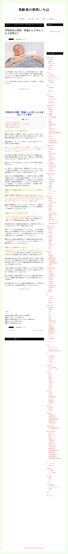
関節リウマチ (52, 437)
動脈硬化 (51, 255)
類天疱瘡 (51, 332)
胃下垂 (50, 138)
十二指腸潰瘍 (52, 117)
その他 (48, 483)
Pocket (23, 39)
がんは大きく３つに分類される (12, 122)
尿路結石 (51, 281)
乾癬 (50, 319)
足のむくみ (52, 465)
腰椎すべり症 (52, 445)
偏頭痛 (50, 217)
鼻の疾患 (49, 406)
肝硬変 (50, 232)
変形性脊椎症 (52, 452)
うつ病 (50, 480)
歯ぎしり (51, 380)
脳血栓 (50, 206)
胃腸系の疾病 (50, 105)
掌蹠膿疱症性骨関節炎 (55, 458)
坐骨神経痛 (52, 441)
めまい (48, 345)
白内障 (50, 393)
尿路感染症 (52, 274)
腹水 (50, 246)
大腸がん (51, 111)
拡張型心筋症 (52, 153)
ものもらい (52, 398)
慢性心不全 (52, 157)
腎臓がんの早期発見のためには (12, 127)
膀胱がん (51, 277)
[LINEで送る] (18, 39)
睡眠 (50, 478)
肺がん (50, 193)
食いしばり (50, 495)
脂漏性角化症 (52, 321)
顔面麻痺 (49, 468)
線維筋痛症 (52, 421)
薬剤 (48, 492)
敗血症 (50, 80)
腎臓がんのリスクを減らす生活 (13, 125)
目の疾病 (49, 391)
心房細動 (51, 163)
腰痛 (50, 435)
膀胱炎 (50, 272)
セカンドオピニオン (54, 487)
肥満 (50, 67)
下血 (50, 119)
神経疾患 (49, 413)
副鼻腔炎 (51, 408)
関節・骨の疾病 (51, 431)
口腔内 (48, 372)
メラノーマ (52, 336)
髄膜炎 (50, 216)
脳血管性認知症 (53, 214)
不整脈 (50, 155)
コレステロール (53, 98)
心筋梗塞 (51, 149)
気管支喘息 (52, 181)
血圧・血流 (52, 63)
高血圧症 (51, 59)
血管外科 (49, 251)
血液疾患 (49, 365)
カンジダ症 (52, 323)
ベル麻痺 (51, 470)
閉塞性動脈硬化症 (53, 263)
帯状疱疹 (51, 307)
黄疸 (50, 248)
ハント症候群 (52, 472)
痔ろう (50, 315)
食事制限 (51, 87)
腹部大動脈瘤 (52, 259)
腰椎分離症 (52, 448)
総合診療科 (52, 485)
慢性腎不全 (52, 287)
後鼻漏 (50, 410)
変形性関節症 (52, 454)
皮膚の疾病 (50, 305)
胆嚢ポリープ (52, 244)
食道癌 (50, 302)
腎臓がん (13, 330)
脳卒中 (50, 204)
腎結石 (50, 289)
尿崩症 (50, 283)
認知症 (50, 210)
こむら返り (52, 463)
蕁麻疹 (50, 309)
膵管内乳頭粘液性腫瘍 (55, 132)
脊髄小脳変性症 (53, 223)
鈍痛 (50, 69)
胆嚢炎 (50, 240)
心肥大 (50, 161)
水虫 (50, 311)
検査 (48, 94)
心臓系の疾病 (50, 145)
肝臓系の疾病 (50, 227)
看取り (50, 91)
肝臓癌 (50, 228)
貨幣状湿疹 (52, 330)
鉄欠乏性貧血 (52, 367)
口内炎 (50, 386)
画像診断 (51, 102)
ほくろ (50, 334)
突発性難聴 (52, 356)
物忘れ (50, 208)
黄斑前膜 (51, 402)
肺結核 (50, 185)
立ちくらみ (52, 347)
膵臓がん (51, 109)
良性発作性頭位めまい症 (55, 351)
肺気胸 (50, 187)
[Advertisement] (24, 99)
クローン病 (52, 130)
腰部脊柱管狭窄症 (53, 450)
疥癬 (50, 317)
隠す (27, 119)
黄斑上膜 (51, 400)
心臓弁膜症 (52, 159)
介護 (48, 85)
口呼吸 (50, 382)
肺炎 (50, 177)
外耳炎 (50, 360)
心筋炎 (50, 168)
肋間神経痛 (52, 415)
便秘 (50, 121)
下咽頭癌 (51, 298)
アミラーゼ (52, 100)
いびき (50, 296)
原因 (39, 330)
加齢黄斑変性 (52, 397)
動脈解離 (51, 257)
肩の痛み (51, 433)
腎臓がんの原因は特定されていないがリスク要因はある (18, 123)
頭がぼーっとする (53, 369)
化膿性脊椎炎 (52, 456)
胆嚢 (50, 242)
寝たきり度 (52, 76)
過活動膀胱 (52, 276)
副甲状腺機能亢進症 (54, 428)
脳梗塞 (50, 198)
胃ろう (50, 136)
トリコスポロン (53, 191)
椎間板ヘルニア (53, 439)
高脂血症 (51, 65)
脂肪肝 (50, 236)
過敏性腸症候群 (53, 142)
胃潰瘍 (50, 113)
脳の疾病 (49, 196)
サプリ (50, 89)
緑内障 (50, 395)
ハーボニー (52, 234)
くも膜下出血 (52, 202)
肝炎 (50, 230)
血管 (50, 253)
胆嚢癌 (50, 115)
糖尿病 (50, 61)
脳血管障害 (52, 219)
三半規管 (51, 358)
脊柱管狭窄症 (52, 446)
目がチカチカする (53, 349)
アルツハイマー (53, 212)
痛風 (50, 270)
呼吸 (50, 189)
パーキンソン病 (53, 221)
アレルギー (50, 341)
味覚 (50, 374)
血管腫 (50, 265)
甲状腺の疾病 (50, 426)
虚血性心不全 (52, 165)
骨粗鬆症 (51, 443)
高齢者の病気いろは (34, 9)
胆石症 (50, 238)
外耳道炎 (51, 362)
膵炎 (50, 127)
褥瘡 (50, 325)
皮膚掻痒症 (52, 338)
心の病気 (49, 476)
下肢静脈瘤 (52, 261)
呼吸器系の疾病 (51, 174)
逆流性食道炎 (52, 140)
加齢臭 (50, 489)
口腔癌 (50, 384)
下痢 (50, 134)
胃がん (50, 107)
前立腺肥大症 (52, 285)
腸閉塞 (50, 123)
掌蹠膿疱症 (52, 328)
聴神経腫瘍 (52, 417)
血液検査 (51, 96)
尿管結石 (51, 279)
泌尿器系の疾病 (51, 268)
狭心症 (50, 147)
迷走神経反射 (52, 422)
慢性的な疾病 (50, 57)
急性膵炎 (51, 128)
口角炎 (50, 387)
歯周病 (50, 378)
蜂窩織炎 (51, 327)
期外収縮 (51, 170)
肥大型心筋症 (52, 166)
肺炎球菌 (51, 179)
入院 (48, 72)
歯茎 (50, 376)
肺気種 (50, 183)
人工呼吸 (51, 82)
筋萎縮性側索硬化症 (54, 419)
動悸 (50, 151)
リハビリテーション (54, 78)
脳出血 (50, 200)
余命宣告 (51, 74)
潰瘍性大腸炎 (52, 125)
